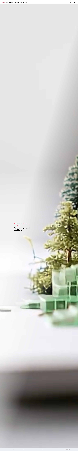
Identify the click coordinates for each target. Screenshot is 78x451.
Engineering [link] (17, 2)
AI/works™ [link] (6, 2)
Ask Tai (75, 2)
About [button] (23, 2)
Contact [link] (26, 2)
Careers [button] (21, 2)
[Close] (76, 448)
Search (72, 2)
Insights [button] (15, 2)
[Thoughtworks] (4, 0)
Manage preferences (67, 449)
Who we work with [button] (11, 2)
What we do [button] (3, 2)
